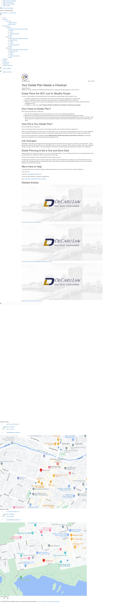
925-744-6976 (3, 13)
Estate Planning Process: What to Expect (32, 301)
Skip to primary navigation (9, 1)
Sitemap (49, 601)
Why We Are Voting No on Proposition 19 (32, 222)
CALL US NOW (7, 68)
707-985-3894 (12, 13)
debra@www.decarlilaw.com (14, 432)
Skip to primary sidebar (9, 4)
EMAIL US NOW (7, 72)
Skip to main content (8, 2)
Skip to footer (6, 5)
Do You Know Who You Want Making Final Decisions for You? (37, 261)
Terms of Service (42, 601)
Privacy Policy (55, 601)
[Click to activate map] (43, 471)
